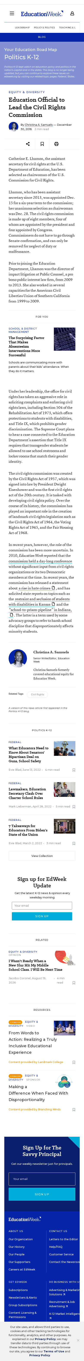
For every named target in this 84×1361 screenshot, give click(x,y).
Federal (15, 742)
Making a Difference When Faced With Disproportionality (38, 1093)
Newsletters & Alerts (23, 1297)
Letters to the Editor (63, 1239)
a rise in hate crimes (34, 588)
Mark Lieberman (20, 806)
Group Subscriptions (23, 1305)
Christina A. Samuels (39, 124)
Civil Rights (37, 694)
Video (30, 1025)
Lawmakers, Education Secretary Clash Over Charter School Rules (27, 793)
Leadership (22, 27)
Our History (17, 1246)
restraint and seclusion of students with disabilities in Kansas (39, 601)
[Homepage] (42, 13)
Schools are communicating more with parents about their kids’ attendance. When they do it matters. (39, 367)
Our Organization (21, 1239)
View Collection (42, 856)
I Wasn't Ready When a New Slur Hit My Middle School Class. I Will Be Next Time (35, 965)
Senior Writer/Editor (44, 658)
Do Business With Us (65, 1281)
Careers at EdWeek (22, 1269)
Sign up (42, 1194)
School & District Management (23, 330)
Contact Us (58, 1231)
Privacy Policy (45, 1339)
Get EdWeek (18, 1281)
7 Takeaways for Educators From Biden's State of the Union (28, 830)
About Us (16, 1231)
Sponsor (33, 1079)
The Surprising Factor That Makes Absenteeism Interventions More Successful (26, 346)
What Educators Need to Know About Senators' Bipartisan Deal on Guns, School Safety (28, 754)
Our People (17, 1254)
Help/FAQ (55, 1246)
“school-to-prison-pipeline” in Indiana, (40, 609)
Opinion (15, 955)
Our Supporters (19, 1262)
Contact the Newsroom (65, 1262)
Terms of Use (54, 1351)
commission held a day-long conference (40, 561)
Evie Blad (15, 769)
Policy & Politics (44, 27)
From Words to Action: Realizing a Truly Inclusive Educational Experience (33, 1043)
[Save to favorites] (42, 144)
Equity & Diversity (27, 92)
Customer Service (61, 1254)
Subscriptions (18, 1290)
